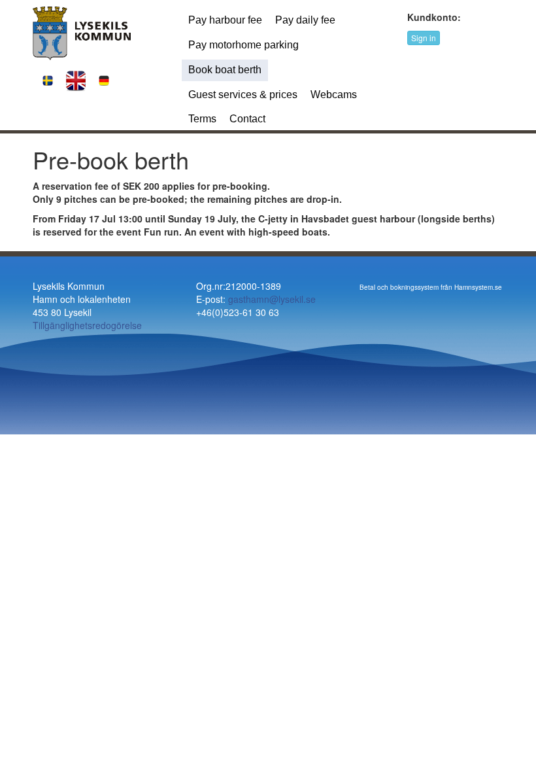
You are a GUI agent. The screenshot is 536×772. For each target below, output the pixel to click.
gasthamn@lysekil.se (272, 299)
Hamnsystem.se (478, 287)
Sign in (423, 37)
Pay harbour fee (225, 20)
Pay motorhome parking (243, 44)
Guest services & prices (242, 94)
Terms (202, 118)
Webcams (333, 94)
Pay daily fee (305, 20)
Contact (247, 118)
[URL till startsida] (82, 32)
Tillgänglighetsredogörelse (87, 325)
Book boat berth (224, 69)
